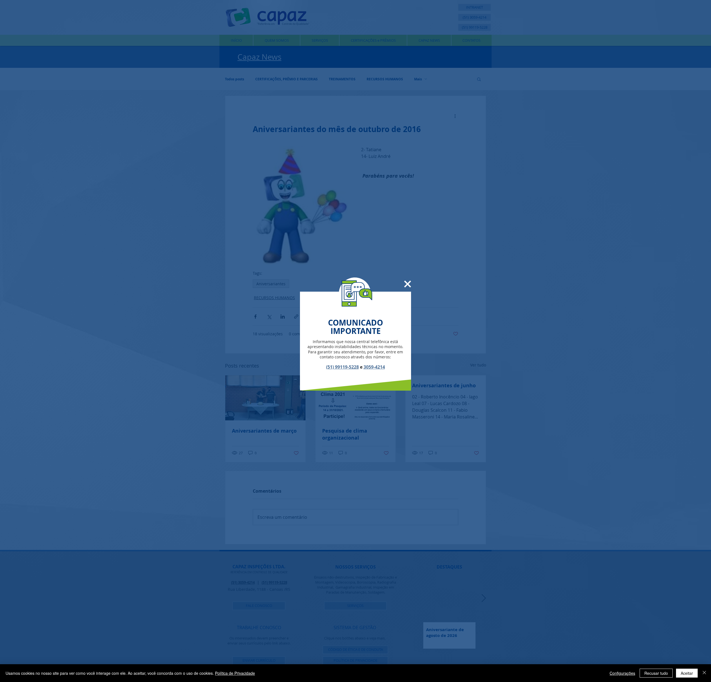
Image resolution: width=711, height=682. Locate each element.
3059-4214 (374, 367)
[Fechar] (704, 673)
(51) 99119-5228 (342, 367)
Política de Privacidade (235, 673)
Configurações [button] (622, 673)
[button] (407, 284)
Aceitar (687, 673)
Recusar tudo (656, 673)
